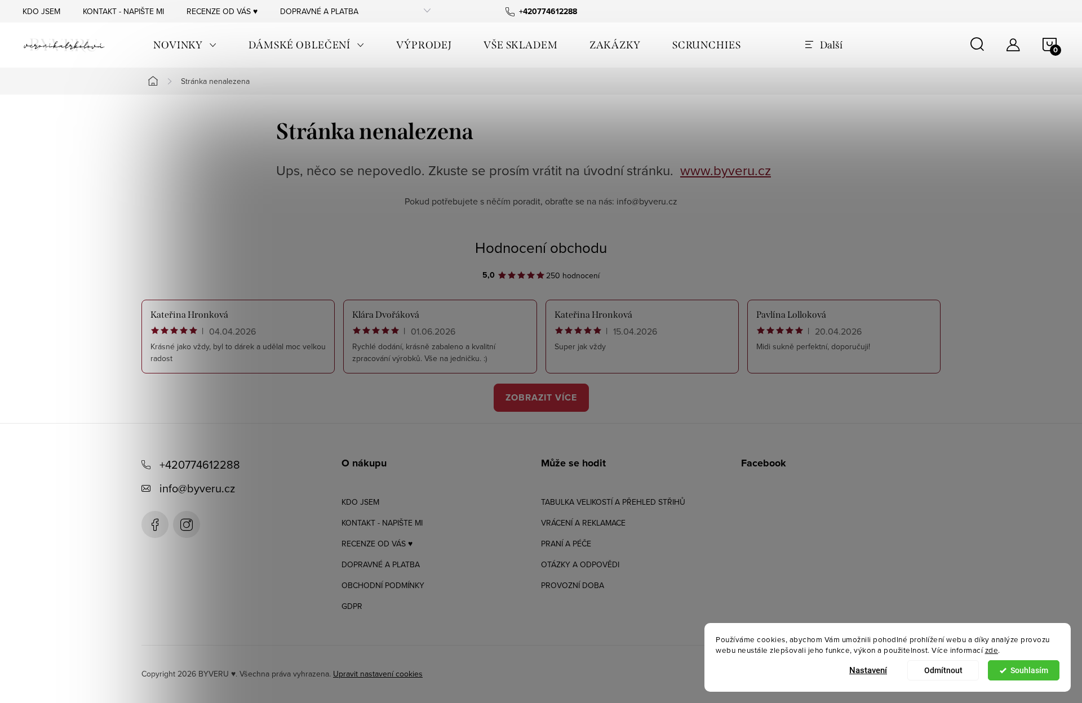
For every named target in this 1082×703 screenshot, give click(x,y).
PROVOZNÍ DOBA (572, 585)
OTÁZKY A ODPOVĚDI (580, 564)
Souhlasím (1029, 670)
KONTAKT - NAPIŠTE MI (123, 11)
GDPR (352, 606)
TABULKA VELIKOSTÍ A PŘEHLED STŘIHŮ (613, 502)
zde (992, 649)
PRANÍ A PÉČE (566, 544)
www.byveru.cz (725, 170)
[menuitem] (185, 45)
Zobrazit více (541, 397)
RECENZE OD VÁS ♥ (222, 11)
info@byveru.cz (197, 488)
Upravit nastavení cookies (378, 673)
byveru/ (186, 524)
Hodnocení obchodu (541, 247)
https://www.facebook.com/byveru (154, 524)
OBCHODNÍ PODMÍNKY (383, 585)
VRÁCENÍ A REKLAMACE (583, 523)
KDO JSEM (41, 11)
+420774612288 (199, 464)
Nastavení (868, 670)
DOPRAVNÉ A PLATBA (319, 11)
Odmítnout (943, 670)
